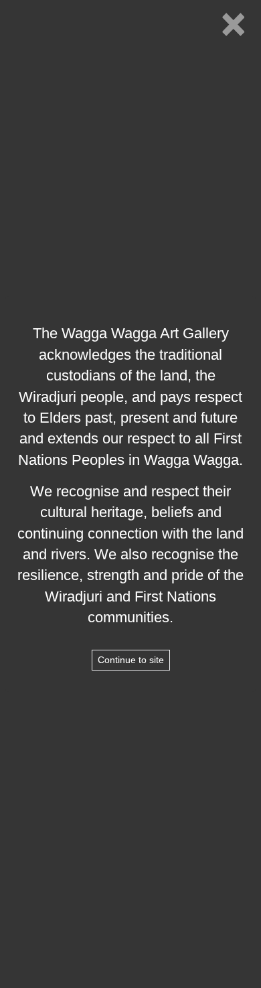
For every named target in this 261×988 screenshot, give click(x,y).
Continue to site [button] (131, 659)
